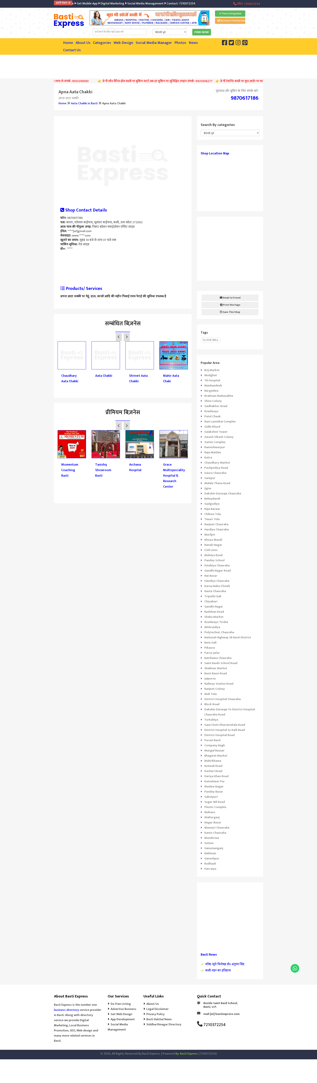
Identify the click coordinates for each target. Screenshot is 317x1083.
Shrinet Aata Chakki (138, 378)
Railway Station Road (218, 683)
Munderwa (211, 837)
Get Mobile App (73, 3)
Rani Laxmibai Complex (220, 421)
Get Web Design (121, 1014)
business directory (66, 1010)
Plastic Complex (215, 807)
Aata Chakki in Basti (84, 103)
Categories (102, 43)
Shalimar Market (215, 668)
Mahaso (209, 812)
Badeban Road (214, 611)
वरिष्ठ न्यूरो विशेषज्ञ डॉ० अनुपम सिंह (224, 964)
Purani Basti (212, 740)
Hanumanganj (213, 848)
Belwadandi (212, 498)
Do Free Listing (121, 1003)
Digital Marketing (98, 3)
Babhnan (210, 853)
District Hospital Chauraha (222, 699)
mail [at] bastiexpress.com (221, 1014)
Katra (208, 457)
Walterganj (212, 817)
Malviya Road (213, 555)
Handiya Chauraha (216, 580)
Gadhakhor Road (215, 406)
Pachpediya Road (216, 467)
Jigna (207, 488)
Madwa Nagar (214, 786)
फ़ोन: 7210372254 (248, 3)
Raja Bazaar (212, 508)
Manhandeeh (213, 385)
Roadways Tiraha (216, 622)
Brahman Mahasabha (218, 395)
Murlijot (209, 534)
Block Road (211, 704)
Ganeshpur (211, 858)
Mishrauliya (212, 627)
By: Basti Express (186, 1053)
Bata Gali (210, 642)
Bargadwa (211, 390)
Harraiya (210, 868)
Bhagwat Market (215, 755)
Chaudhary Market (217, 462)
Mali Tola (210, 694)
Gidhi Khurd (212, 426)
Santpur (209, 478)
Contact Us (72, 50)
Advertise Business (123, 1009)
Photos (180, 43)
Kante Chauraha (215, 832)
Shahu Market (213, 616)
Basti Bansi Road (215, 673)
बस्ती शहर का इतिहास (218, 970)
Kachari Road (213, 771)
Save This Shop (231, 312)
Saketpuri (211, 796)
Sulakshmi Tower (216, 431)
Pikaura (209, 647)
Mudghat (210, 375)
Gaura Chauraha (215, 472)
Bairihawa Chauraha (218, 658)
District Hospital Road (219, 735)
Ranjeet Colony (214, 688)
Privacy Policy (155, 1014)
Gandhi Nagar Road (217, 570)
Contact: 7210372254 (167, 3)
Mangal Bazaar (214, 750)
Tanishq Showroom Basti (103, 470)
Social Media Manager (154, 43)
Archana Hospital (135, 467)
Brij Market (212, 370)
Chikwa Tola (212, 514)
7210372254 (214, 1024)
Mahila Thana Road (217, 483)
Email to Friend (231, 298)
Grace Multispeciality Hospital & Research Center (173, 475)
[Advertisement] (158, 65)
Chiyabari (210, 601)
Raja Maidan (212, 452)
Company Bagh (214, 745)
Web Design (123, 43)
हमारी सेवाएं (62, 3)
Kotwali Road (213, 766)
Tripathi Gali (212, 596)
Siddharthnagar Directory (163, 1024)
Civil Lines (211, 550)
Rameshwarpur (214, 447)
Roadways (211, 411)
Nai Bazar (210, 575)
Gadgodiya (211, 503)
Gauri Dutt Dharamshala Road (224, 724)
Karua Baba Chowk (217, 586)
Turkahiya (211, 719)
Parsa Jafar (212, 652)
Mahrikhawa (212, 760)
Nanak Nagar (213, 544)
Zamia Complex (214, 442)
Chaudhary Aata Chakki (69, 378)
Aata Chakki (103, 376)
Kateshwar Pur (214, 781)
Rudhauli (210, 863)
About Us (83, 43)
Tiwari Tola (212, 519)
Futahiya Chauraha (217, 565)
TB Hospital (212, 380)
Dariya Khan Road (216, 776)
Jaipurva (210, 678)
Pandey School (214, 560)
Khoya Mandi (213, 539)
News (193, 43)
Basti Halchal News (159, 1019)
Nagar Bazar (212, 822)
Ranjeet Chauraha (216, 524)
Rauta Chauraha (215, 591)
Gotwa (209, 843)
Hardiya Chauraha (216, 529)
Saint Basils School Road (220, 663)
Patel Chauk (212, 416)
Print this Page (231, 305)
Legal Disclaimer (157, 1009)
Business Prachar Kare (232, 21)
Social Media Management (131, 3)
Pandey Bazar (213, 791)
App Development (123, 1019)
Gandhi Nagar (213, 606)
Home (68, 43)
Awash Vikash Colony (219, 437)
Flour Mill (210, 340)
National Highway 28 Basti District (227, 637)
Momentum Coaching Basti (69, 470)
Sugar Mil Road (214, 801)
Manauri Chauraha (216, 827)
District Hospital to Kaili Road (224, 730)
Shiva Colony (213, 401)
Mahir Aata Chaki (171, 378)
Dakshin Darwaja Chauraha (222, 493)
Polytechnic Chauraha (219, 632)
